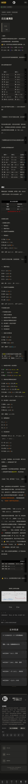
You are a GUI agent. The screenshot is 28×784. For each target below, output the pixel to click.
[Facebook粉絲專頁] (7, 735)
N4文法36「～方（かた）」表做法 (13, 671)
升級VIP (4, 2)
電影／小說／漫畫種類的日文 (11, 644)
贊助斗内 (23, 728)
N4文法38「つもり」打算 (10, 653)
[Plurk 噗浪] (18, 735)
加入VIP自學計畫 (13, 728)
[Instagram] (11, 735)
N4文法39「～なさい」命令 (11, 680)
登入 (25, 2)
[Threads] (3, 735)
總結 (7, 29)
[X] (22, 735)
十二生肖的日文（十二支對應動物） (13, 635)
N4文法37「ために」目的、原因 (12, 662)
